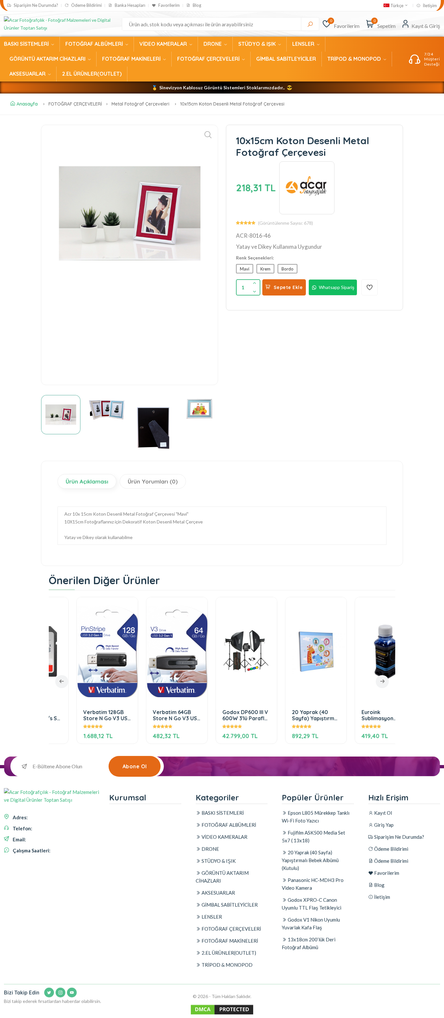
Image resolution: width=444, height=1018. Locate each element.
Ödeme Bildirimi (86, 5)
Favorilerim (168, 5)
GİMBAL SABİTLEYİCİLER (286, 59)
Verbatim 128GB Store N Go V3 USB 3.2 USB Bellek (83, 715)
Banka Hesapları (129, 5)
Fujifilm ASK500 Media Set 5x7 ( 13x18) (313, 836)
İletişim (429, 6)
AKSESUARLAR (28, 73)
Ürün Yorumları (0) (153, 481)
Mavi (244, 268)
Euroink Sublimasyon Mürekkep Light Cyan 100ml (357, 715)
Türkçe (396, 5)
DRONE (213, 44)
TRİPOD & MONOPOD (354, 59)
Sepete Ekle (288, 287)
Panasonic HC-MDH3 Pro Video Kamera (313, 884)
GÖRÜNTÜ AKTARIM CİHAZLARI (48, 59)
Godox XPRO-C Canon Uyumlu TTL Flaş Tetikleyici (311, 904)
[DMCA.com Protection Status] (222, 1014)
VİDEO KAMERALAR (163, 44)
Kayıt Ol (382, 813)
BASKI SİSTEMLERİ (27, 44)
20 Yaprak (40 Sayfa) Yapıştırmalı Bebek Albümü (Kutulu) (292, 715)
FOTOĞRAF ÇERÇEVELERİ (209, 59)
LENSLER (304, 44)
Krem (265, 268)
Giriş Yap (383, 825)
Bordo (287, 268)
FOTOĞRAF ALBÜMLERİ (94, 44)
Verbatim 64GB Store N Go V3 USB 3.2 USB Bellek (153, 715)
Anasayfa (27, 104)
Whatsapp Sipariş (336, 287)
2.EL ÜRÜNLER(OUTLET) (92, 73)
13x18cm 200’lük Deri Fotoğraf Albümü (308, 943)
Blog (196, 5)
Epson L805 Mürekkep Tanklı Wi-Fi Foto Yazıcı (315, 816)
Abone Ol (135, 766)
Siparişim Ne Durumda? (35, 5)
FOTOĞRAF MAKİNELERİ (132, 59)
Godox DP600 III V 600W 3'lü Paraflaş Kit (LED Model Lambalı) (222, 715)
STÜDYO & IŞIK (257, 44)
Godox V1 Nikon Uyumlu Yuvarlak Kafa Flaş (311, 923)
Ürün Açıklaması (87, 481)
